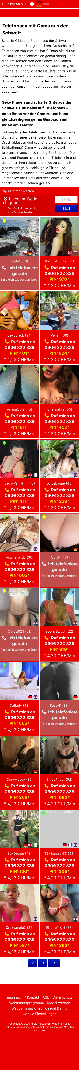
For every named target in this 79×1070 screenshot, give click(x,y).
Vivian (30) (59, 335)
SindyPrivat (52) (59, 779)
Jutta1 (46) (19, 261)
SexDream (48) (20, 853)
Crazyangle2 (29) (20, 927)
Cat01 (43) (59, 557)
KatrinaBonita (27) (59, 261)
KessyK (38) (59, 705)
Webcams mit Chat (27, 1008)
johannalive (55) (59, 409)
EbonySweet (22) (59, 631)
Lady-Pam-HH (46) (19, 483)
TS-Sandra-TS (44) (59, 853)
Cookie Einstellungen (39, 1013)
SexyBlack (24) (20, 335)
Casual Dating (56, 1008)
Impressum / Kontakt (22, 997)
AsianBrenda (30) (19, 557)
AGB (46, 997)
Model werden (58, 1002)
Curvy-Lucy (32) (20, 779)
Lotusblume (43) (59, 483)
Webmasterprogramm (26, 1002)
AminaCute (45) (19, 409)
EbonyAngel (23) (59, 927)
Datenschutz (63, 997)
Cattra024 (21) (19, 631)
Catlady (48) (19, 705)
